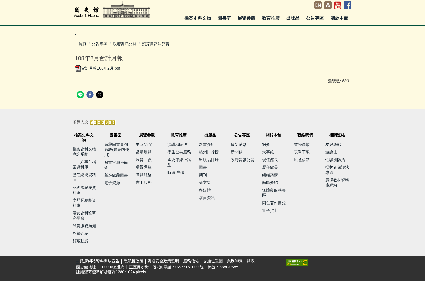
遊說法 (331, 152)
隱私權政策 (133, 261)
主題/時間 (144, 144)
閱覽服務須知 (84, 226)
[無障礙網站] (297, 262)
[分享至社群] (81, 95)
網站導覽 (328, 5)
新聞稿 (237, 152)
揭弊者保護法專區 (337, 170)
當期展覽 (144, 152)
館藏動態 (80, 241)
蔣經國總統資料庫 (84, 190)
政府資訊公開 (125, 44)
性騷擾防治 (335, 160)
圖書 (203, 167)
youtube (337, 5)
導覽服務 (144, 175)
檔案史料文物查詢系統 (84, 151)
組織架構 (270, 175)
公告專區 (99, 44)
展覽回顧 (144, 160)
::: (74, 3)
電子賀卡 (270, 210)
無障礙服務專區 (274, 192)
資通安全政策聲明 (163, 261)
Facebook (347, 5)
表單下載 (302, 152)
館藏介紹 (80, 233)
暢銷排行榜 (209, 152)
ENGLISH (318, 5)
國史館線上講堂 (179, 162)
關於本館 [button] (340, 18)
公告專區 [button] (315, 18)
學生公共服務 (179, 152)
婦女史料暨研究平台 (84, 215)
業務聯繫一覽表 (241, 261)
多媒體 (205, 190)
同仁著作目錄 (274, 203)
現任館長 (270, 160)
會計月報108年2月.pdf (100, 68)
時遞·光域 (175, 172)
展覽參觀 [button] (247, 18)
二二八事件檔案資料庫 (84, 164)
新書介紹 (207, 144)
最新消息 (238, 144)
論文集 (205, 182)
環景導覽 (144, 167)
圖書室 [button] (225, 18)
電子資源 (112, 183)
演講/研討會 (177, 144)
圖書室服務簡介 (116, 165)
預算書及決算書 (155, 44)
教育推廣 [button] (271, 18)
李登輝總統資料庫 (84, 202)
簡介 (266, 144)
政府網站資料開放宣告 (100, 261)
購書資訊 (207, 198)
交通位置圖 (213, 261)
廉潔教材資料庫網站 (337, 182)
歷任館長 (270, 167)
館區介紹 (270, 182)
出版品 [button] (293, 18)
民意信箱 (302, 160)
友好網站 (333, 144)
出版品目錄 (209, 160)
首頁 (82, 44)
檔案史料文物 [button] (198, 18)
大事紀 (268, 152)
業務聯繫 (302, 144)
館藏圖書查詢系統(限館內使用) (116, 149)
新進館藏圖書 (116, 175)
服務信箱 (191, 261)
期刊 (203, 175)
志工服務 (144, 182)
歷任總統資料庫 (84, 177)
